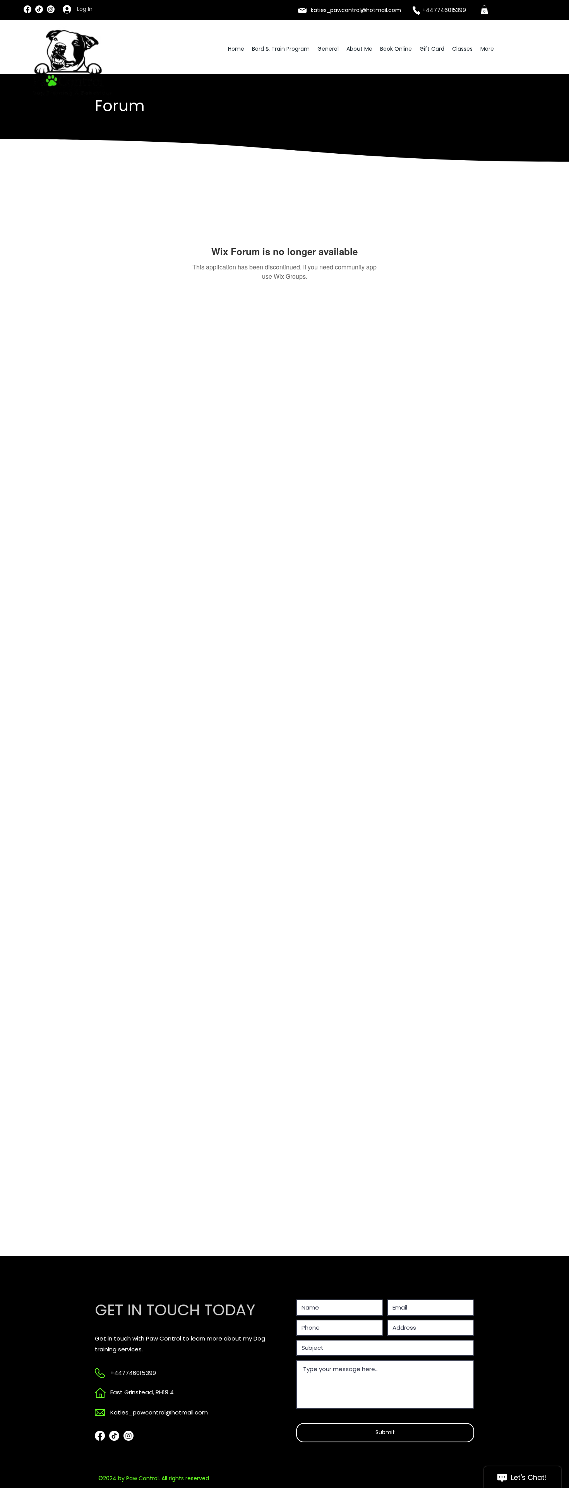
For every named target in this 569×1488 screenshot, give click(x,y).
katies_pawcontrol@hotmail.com (356, 10)
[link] (484, 9)
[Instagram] (51, 9)
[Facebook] (27, 9)
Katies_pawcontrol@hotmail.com (159, 1412)
